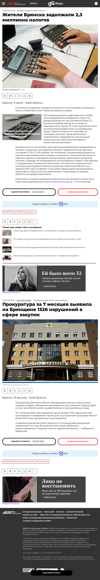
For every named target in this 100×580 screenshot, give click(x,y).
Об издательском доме (32, 512)
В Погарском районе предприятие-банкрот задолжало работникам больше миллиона (49, 247)
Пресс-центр (49, 512)
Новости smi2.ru (11, 292)
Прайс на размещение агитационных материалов (44, 518)
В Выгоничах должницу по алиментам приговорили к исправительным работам (46, 256)
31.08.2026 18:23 (8, 300)
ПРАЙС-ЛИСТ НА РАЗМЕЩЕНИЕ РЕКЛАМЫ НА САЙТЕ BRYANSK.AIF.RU (65, 515)
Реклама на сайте (30, 515)
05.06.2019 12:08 (8, 11)
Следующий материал (51, 573)
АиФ (23, 90)
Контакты (60, 512)
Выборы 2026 (72, 518)
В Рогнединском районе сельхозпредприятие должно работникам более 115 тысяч (47, 239)
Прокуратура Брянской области (15, 385)
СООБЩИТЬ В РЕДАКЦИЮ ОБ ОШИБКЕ (37, 521)
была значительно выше (59, 182)
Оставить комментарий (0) (78, 192)
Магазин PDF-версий (74, 512)
